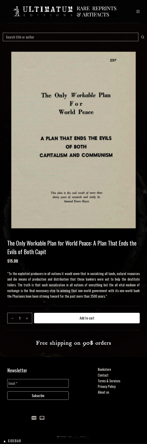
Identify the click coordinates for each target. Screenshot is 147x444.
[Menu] (138, 11)
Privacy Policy (107, 386)
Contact (103, 375)
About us (103, 392)
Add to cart (87, 317)
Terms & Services (109, 380)
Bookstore (104, 369)
